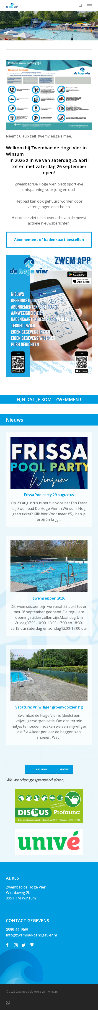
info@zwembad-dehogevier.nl (31, 935)
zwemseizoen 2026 (49, 598)
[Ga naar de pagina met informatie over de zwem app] (49, 375)
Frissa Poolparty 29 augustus (49, 494)
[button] (89, 5)
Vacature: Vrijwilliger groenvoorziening (49, 707)
